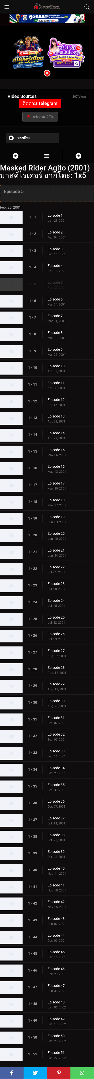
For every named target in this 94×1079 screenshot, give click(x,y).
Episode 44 (56, 935)
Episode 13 (56, 416)
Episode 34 (56, 768)
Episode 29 (56, 684)
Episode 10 (56, 366)
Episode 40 (56, 868)
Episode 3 (55, 249)
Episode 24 (56, 600)
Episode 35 (56, 785)
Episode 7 (55, 316)
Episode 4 (55, 266)
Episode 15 (56, 450)
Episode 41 (56, 885)
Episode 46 (56, 969)
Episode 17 (56, 483)
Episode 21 (56, 550)
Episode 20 (56, 533)
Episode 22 (56, 567)
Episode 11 (56, 383)
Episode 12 (56, 400)
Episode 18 (56, 500)
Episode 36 (56, 801)
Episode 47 (56, 986)
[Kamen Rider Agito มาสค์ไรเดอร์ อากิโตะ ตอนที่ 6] (78, 156)
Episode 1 (55, 215)
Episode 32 (56, 734)
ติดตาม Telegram (40, 103)
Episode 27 (56, 651)
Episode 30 (56, 701)
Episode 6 (55, 299)
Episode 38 (56, 835)
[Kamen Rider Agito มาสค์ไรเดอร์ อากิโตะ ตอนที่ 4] (15, 156)
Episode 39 (56, 852)
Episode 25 (56, 617)
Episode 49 (56, 1019)
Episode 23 (56, 584)
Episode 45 (56, 952)
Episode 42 (56, 902)
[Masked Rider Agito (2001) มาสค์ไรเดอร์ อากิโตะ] (46, 156)
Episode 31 (56, 718)
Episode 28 (56, 668)
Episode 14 (56, 433)
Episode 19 (56, 517)
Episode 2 (55, 232)
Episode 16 (56, 466)
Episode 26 (56, 634)
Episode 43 (56, 919)
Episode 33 (56, 751)
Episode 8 (55, 333)
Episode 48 (56, 1002)
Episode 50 (56, 1036)
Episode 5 (55, 282)
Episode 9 (55, 349)
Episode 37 (56, 818)
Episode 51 (56, 1053)
